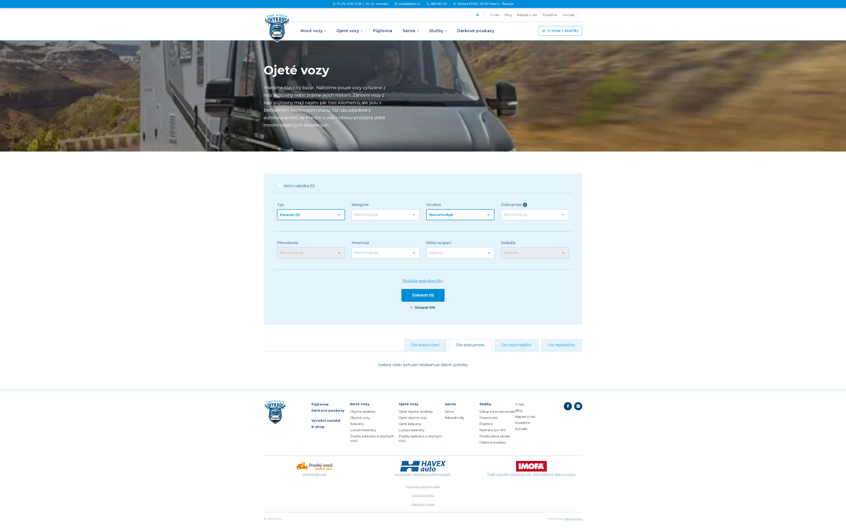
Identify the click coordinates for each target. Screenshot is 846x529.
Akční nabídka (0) (299, 186)
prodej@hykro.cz (410, 4)
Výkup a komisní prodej (497, 412)
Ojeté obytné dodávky (416, 412)
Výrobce (433, 205)
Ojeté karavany (410, 424)
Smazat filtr (425, 307)
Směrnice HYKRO (423, 495)
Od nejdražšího (561, 345)
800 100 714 (439, 4)
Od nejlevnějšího (516, 345)
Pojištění (485, 424)
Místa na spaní (438, 243)
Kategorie (360, 205)
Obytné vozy (360, 418)
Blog (518, 410)
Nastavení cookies (423, 504)
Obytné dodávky (363, 412)
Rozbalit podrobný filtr (423, 281)
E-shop (563, 31)
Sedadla (508, 243)
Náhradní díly (454, 418)
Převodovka (287, 243)
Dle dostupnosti (470, 345)
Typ (280, 205)
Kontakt (521, 429)
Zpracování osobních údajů (423, 486)
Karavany (357, 424)
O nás (519, 404)
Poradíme (522, 423)
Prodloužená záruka (494, 436)
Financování (488, 418)
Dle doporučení (425, 345)
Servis (449, 412)
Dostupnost (513, 205)
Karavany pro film (492, 430)
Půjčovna (320, 404)
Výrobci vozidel (326, 420)
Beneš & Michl (573, 518)
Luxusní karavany (363, 430)
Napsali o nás (525, 417)
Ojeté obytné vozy (413, 418)
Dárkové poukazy (328, 410)
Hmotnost (360, 243)
